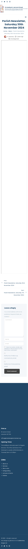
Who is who (6, 468)
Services (5, 466)
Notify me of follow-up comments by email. (11, 357)
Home (5, 31)
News (10, 31)
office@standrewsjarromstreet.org (11, 438)
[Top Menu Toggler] (25, 17)
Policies (5, 475)
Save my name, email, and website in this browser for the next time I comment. (13, 348)
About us (5, 463)
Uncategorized (15, 39)
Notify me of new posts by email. (12, 365)
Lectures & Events (8, 473)
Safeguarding (6, 471)
